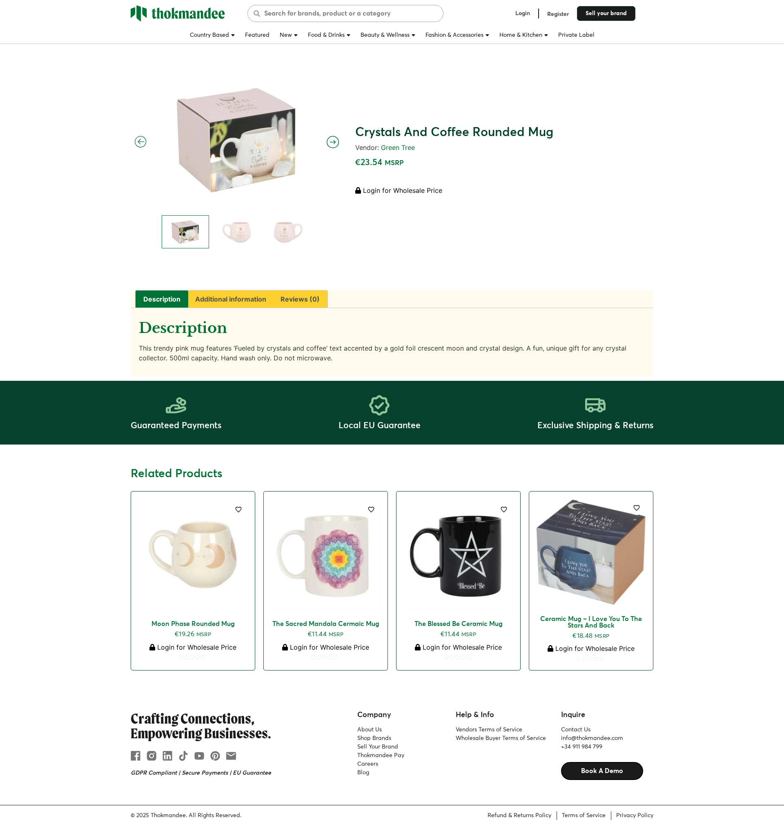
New (286, 35)
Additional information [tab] (230, 299)
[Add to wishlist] (238, 509)
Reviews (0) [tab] (300, 299)
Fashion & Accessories (454, 35)
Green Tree (398, 147)
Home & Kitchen (520, 35)
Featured (257, 35)
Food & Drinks (326, 35)
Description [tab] (161, 299)
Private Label (576, 35)
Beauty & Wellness (385, 35)
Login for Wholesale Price (401, 190)
